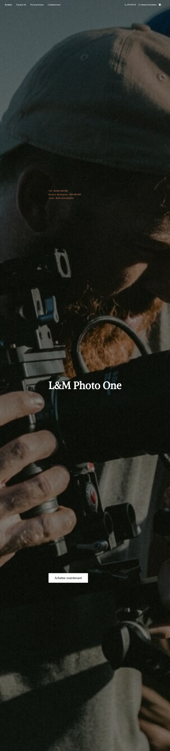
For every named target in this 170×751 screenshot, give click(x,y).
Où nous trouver (37, 5)
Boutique (8, 5)
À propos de (21, 5)
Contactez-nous (54, 5)
